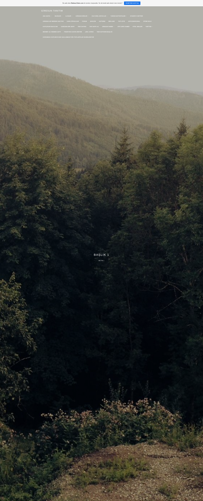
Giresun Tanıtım (52, 11)
